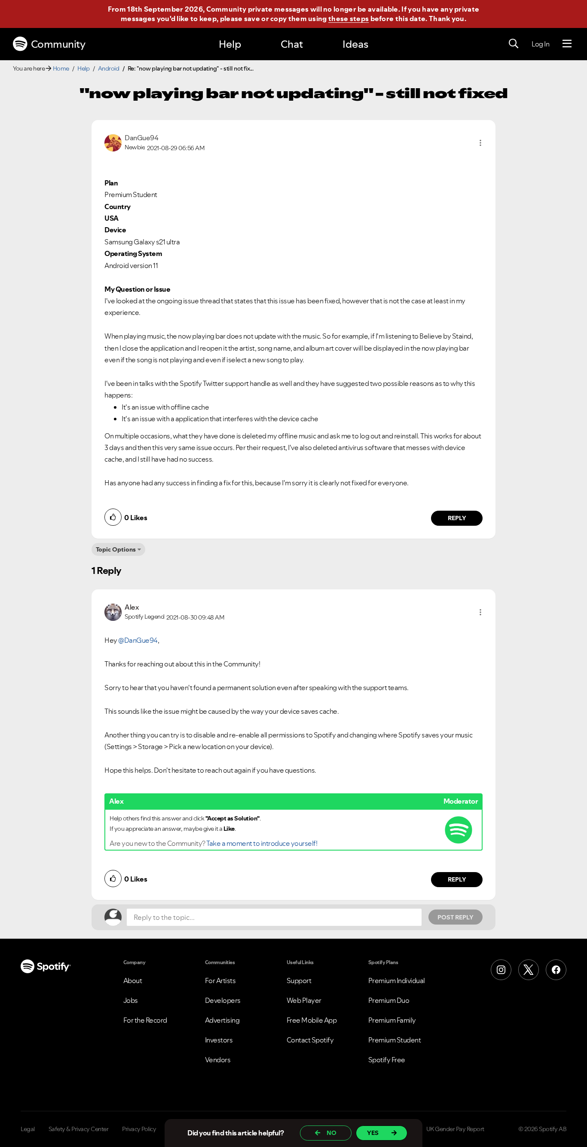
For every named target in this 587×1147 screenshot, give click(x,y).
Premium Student (394, 1040)
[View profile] (113, 142)
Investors (219, 1040)
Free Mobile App (312, 1020)
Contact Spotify (310, 1040)
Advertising (222, 1020)
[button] (480, 142)
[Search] (513, 43)
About (132, 980)
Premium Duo (389, 1000)
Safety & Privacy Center (79, 1129)
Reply (457, 518)
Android (108, 68)
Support (299, 980)
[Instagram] (501, 969)
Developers (223, 1000)
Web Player (304, 1000)
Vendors (218, 1059)
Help (230, 44)
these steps (348, 18)
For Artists (220, 980)
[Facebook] (556, 969)
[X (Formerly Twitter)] (528, 969)
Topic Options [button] (116, 549)
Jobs (130, 1000)
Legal (28, 1129)
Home (61, 68)
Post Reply (455, 917)
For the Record (145, 1020)
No (331, 1132)
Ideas (355, 44)
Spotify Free (386, 1059)
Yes (373, 1132)
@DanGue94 (138, 640)
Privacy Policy (139, 1129)
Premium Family (392, 1020)
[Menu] (567, 44)
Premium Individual (396, 980)
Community (58, 44)
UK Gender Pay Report (455, 1129)
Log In (540, 44)
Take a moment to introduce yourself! (261, 843)
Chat (292, 44)
